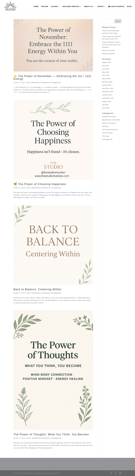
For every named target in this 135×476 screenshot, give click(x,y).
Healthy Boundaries (109, 116)
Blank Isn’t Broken (108, 50)
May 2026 (105, 72)
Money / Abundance (109, 123)
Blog (129, 6)
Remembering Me (108, 54)
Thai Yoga (105, 136)
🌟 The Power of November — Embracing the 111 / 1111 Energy (52, 77)
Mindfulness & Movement (40, 82)
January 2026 (106, 85)
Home (36, 6)
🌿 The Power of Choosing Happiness (40, 184)
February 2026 (107, 82)
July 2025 (105, 105)
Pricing (44, 6)
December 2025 (107, 88)
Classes (54, 6)
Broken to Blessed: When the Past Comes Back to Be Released (111, 44)
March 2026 (106, 79)
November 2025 (107, 92)
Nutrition (105, 126)
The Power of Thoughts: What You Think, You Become (51, 434)
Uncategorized (55, 82)
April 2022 (105, 108)
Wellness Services (71, 6)
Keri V (18, 82)
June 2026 (105, 69)
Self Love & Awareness (110, 129)
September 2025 (108, 98)
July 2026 (105, 66)
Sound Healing (107, 133)
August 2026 (106, 62)
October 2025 (107, 95)
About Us (88, 6)
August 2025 (106, 101)
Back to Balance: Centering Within (37, 289)
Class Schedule (117, 6)
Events (100, 6)
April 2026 (105, 75)
